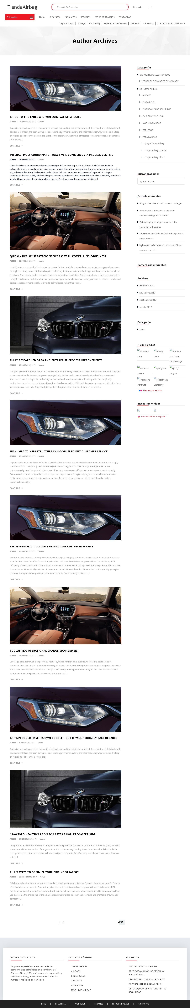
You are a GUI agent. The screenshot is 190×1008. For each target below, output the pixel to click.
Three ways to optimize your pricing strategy (44, 872)
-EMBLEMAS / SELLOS (152, 116)
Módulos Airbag (81, 990)
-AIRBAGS (146, 95)
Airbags (81, 23)
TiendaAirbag (22, 7)
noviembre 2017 (147, 292)
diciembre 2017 (147, 285)
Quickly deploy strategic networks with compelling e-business (58, 256)
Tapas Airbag (79, 966)
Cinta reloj (78, 975)
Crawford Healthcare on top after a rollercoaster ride (53, 834)
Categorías (12, 17)
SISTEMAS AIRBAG (148, 88)
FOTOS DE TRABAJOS (104, 17)
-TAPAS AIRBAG (149, 137)
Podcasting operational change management (44, 650)
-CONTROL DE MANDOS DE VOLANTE (160, 81)
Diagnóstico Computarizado (146, 979)
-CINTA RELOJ (148, 102)
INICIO (42, 17)
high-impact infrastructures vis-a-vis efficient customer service (59, 451)
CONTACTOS (125, 17)
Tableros (135, 23)
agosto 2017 (146, 307)
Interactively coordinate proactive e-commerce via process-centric (61, 154)
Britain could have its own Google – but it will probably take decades (63, 738)
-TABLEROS (147, 130)
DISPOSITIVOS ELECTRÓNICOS (155, 74)
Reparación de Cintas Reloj (145, 983)
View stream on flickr (152, 391)
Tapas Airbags (67, 23)
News (41, 121)
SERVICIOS (85, 17)
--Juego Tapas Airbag (154, 143)
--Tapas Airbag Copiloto (155, 150)
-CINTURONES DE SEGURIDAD (157, 109)
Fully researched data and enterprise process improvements (56, 360)
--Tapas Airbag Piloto (154, 157)
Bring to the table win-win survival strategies (45, 117)
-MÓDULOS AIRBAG (151, 123)
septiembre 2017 (148, 299)
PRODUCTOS (71, 17)
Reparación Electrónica (115, 23)
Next (121, 922)
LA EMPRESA (54, 17)
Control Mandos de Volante (171, 23)
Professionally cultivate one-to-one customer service (51, 546)
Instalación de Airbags (143, 966)
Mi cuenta (137, 7)
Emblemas (148, 23)
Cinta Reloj (94, 23)
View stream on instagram (153, 417)
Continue (15, 145)
